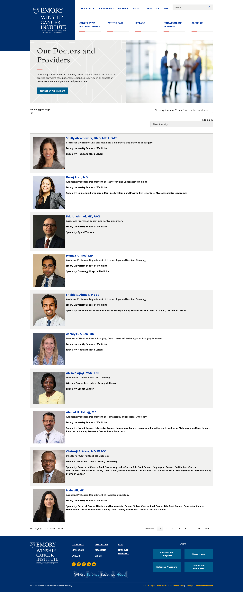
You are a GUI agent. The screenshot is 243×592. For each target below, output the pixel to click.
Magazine (100, 550)
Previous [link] (150, 528)
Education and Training (173, 25)
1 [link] (160, 528)
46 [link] (198, 528)
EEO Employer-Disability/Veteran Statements (163, 586)
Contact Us (101, 544)
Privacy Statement (204, 586)
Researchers (198, 554)
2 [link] (166, 528)
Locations (123, 8)
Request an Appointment (52, 90)
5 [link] (185, 528)
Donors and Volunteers (198, 567)
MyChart (137, 8)
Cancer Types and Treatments (89, 25)
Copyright (190, 586)
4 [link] (179, 528)
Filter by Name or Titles (168, 110)
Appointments (106, 8)
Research (140, 23)
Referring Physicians (166, 567)
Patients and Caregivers (166, 554)
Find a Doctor (88, 8)
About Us (197, 23)
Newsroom (78, 550)
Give (166, 8)
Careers (76, 555)
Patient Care (115, 23)
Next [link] (208, 528)
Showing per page (40, 109)
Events (99, 555)
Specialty (207, 119)
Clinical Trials (152, 8)
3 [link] (173, 528)
